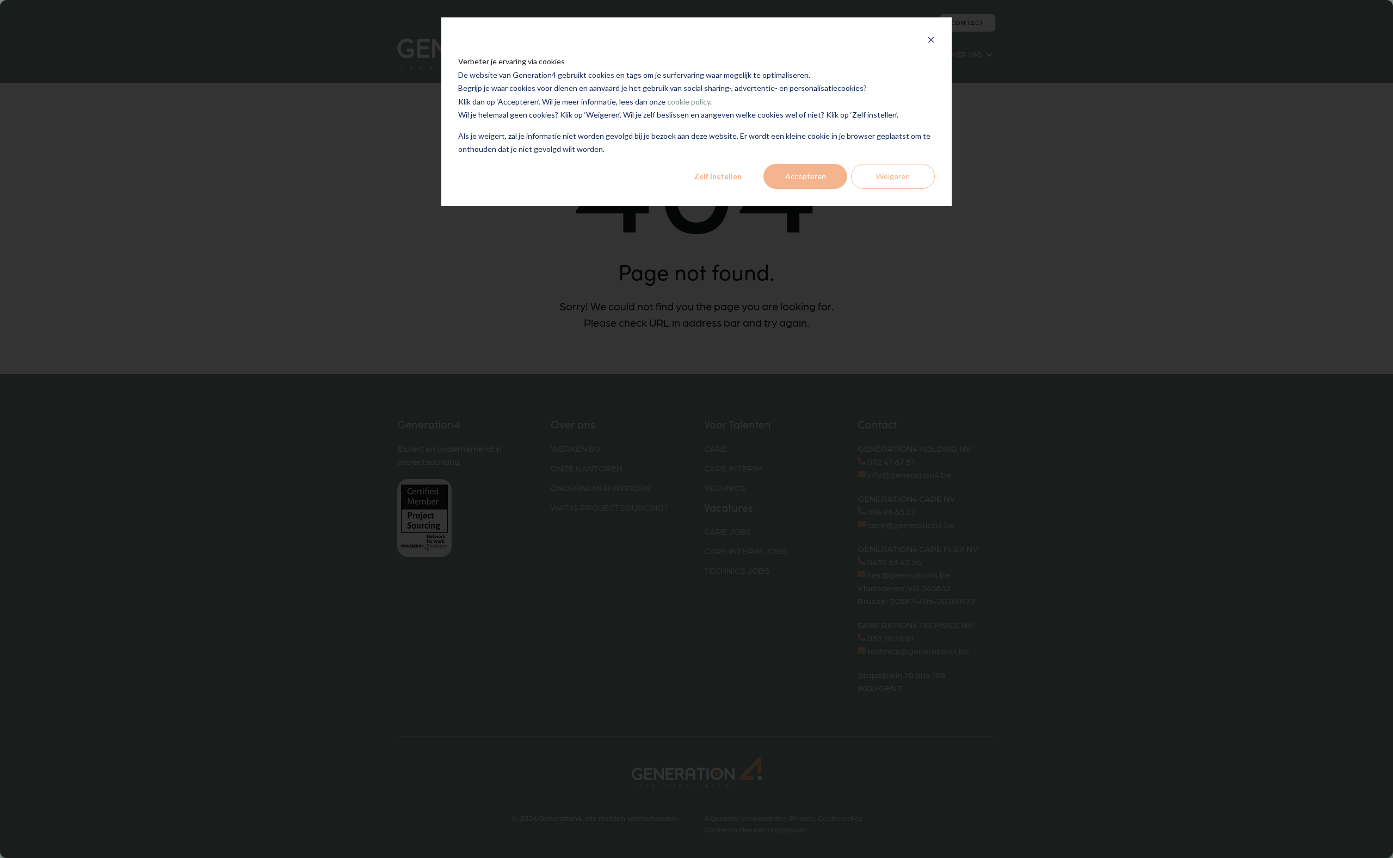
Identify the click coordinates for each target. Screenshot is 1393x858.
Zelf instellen (718, 176)
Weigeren (893, 176)
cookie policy (688, 101)
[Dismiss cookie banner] (931, 41)
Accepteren (805, 176)
